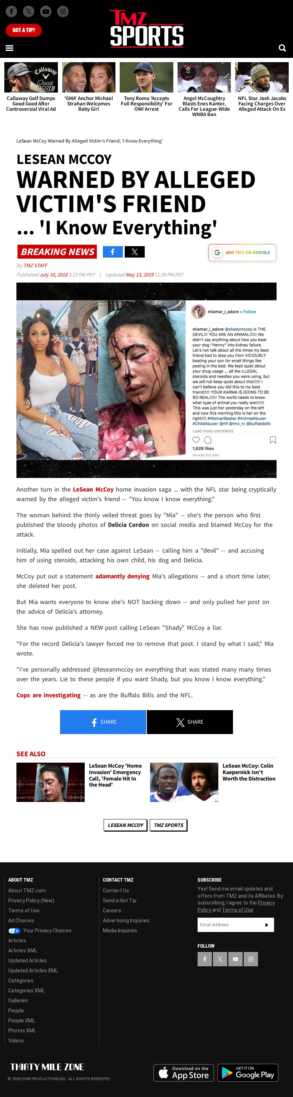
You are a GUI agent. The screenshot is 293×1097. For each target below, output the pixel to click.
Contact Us (116, 890)
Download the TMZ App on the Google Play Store (248, 1073)
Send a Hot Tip (119, 900)
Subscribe (267, 925)
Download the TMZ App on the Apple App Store (183, 1073)
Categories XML (26, 990)
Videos (16, 1040)
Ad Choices (21, 920)
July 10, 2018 (53, 274)
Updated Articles (27, 960)
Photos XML (22, 1030)
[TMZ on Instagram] (63, 11)
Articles (17, 940)
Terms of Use (24, 910)
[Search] (283, 48)
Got (24, 30)
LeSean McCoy (125, 825)
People (16, 1010)
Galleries (18, 1000)
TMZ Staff (35, 265)
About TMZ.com (27, 890)
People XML (21, 1020)
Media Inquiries (120, 930)
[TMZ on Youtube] (45, 11)
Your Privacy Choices (46, 930)
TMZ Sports (168, 825)
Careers (112, 910)
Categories (21, 980)
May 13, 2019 (139, 274)
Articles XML (22, 950)
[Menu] (10, 48)
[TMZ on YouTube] (235, 959)
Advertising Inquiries (126, 920)
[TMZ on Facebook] (11, 11)
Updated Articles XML (33, 970)
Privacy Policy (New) (31, 900)
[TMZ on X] (28, 11)
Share (107, 721)
